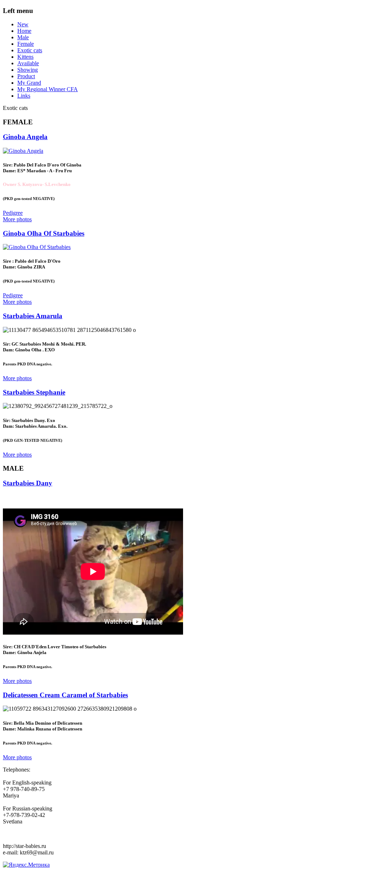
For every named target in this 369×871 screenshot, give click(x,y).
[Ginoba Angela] (23, 151)
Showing (27, 70)
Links (23, 96)
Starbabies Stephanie (34, 392)
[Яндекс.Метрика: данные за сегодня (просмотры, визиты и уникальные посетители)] (26, 865)
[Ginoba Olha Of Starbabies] (37, 247)
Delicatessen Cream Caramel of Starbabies (65, 695)
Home (24, 31)
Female (25, 44)
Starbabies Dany (27, 483)
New (22, 24)
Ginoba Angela (25, 137)
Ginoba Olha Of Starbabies (43, 233)
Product (26, 76)
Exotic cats (29, 50)
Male (23, 37)
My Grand (29, 83)
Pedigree (13, 213)
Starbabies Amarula (32, 316)
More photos (17, 219)
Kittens (25, 57)
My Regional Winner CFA (47, 89)
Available (28, 63)
